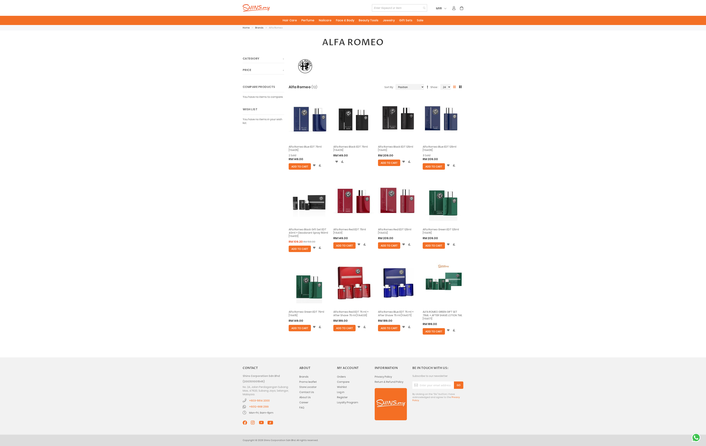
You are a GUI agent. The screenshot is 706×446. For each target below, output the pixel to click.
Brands (259, 27)
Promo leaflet (308, 382)
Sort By (388, 87)
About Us (305, 397)
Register (342, 397)
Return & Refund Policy (389, 382)
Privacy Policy (383, 377)
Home (246, 27)
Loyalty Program (347, 402)
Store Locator (308, 387)
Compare (343, 382)
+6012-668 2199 (259, 406)
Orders (341, 377)
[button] (314, 165)
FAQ (301, 407)
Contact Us (306, 392)
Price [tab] (247, 70)
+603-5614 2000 (259, 400)
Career (303, 402)
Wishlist (342, 387)
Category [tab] (251, 58)
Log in (340, 392)
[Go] (458, 385)
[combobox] (399, 8)
